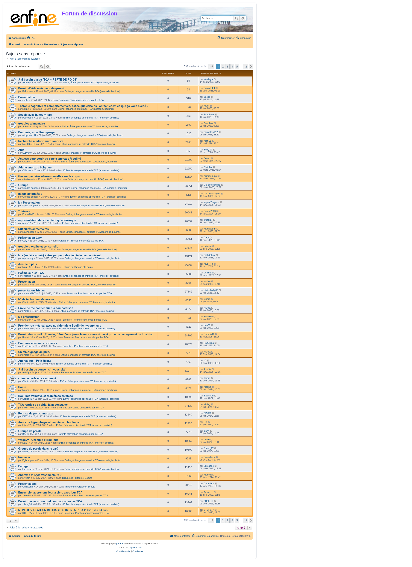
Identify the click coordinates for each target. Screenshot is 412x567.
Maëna (25, 390)
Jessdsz (26, 495)
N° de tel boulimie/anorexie (36, 299)
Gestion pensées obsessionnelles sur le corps (49, 176)
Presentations (27, 483)
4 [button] (232, 66)
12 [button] (245, 66)
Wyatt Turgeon (30, 205)
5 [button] (237, 66)
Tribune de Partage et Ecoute (77, 267)
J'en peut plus (27, 264)
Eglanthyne (28, 460)
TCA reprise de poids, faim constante (43, 404)
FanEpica (27, 346)
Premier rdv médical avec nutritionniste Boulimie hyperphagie (59, 325)
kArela (25, 311)
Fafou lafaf (27, 91)
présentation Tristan (31, 290)
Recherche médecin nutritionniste (40, 141)
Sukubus (27, 126)
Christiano (27, 486)
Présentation (26, 97)
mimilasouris (28, 179)
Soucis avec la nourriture (35, 114)
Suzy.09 (26, 153)
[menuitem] (31, 37)
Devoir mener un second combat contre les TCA (50, 501)
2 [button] (223, 66)
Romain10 (27, 337)
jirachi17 (26, 223)
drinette (26, 249)
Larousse (27, 469)
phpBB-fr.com (135, 547)
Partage (23, 466)
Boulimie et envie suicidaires (37, 343)
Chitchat (26, 170)
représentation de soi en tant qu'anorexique (47, 220)
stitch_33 (27, 504)
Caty (24, 240)
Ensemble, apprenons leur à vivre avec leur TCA (50, 492)
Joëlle (25, 100)
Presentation (26, 281)
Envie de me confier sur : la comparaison (45, 308)
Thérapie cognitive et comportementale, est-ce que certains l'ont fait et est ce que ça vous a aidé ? (83, 106)
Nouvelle (24, 457)
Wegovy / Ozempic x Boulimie (38, 439)
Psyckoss (27, 117)
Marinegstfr (28, 232)
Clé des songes (30, 188)
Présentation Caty (30, 237)
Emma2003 (28, 214)
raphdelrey (27, 258)
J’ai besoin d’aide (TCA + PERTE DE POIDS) (47, 79)
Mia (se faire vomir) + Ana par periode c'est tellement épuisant (59, 255)
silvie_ (25, 407)
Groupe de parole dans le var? (38, 448)
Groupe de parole (29, 431)
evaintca (26, 275)
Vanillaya (26, 82)
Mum (24, 109)
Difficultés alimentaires (33, 229)
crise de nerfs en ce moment (37, 378)
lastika (25, 284)
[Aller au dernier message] (215, 79)
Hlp (24, 425)
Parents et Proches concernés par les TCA (81, 100)
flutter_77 (27, 451)
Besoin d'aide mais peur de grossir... (42, 88)
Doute (22, 387)
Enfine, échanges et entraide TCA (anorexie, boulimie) (91, 82)
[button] (211, 66)
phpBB (119, 543)
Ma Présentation (29, 202)
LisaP (25, 442)
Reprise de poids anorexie (35, 413)
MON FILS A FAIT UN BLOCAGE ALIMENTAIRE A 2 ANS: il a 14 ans (63, 510)
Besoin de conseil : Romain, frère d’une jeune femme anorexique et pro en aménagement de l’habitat (85, 334)
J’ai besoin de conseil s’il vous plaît (42, 369)
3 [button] (227, 66)
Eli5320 (26, 416)
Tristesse (24, 211)
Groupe (23, 185)
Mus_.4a (26, 267)
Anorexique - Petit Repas (34, 360)
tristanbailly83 (29, 293)
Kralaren (26, 319)
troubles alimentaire (31, 123)
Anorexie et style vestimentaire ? (40, 475)
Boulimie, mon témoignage (36, 132)
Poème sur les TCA (31, 272)
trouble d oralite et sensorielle (38, 246)
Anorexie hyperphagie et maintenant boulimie (48, 422)
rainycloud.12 (29, 135)
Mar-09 (26, 144)
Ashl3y (25, 372)
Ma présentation (28, 316)
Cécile (25, 302)
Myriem (26, 478)
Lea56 (25, 328)
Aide (21, 150)
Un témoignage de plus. (34, 352)
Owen (25, 161)
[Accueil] (34, 17)
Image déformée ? (30, 193)
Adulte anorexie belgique (35, 167)
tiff (23, 363)
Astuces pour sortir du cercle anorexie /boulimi (49, 158)
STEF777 (27, 513)
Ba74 (25, 434)
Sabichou (27, 399)
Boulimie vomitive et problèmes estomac (45, 396)
